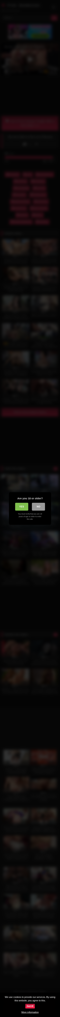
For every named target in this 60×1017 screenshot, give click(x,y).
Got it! (30, 1006)
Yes (21, 506)
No (38, 506)
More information (30, 1012)
